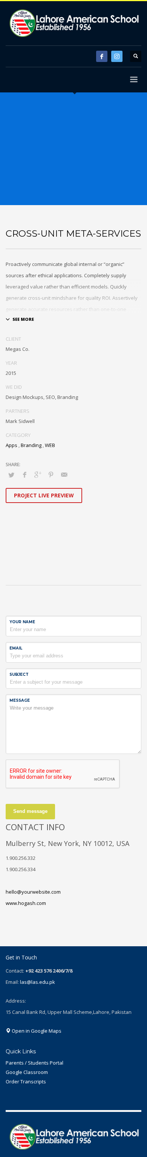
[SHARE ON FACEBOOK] (24, 474)
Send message (30, 811)
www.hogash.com (26, 903)
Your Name (22, 621)
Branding (31, 445)
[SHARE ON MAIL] (64, 474)
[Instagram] (116, 56)
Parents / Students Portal (34, 1062)
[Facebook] (101, 56)
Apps (11, 445)
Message (19, 700)
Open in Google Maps (36, 1030)
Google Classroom (27, 1072)
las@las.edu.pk (37, 982)
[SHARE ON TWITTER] (11, 474)
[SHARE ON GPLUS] (37, 474)
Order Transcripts (26, 1081)
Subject (19, 674)
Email (15, 648)
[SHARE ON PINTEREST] (51, 474)
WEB (50, 445)
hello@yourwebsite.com (33, 891)
